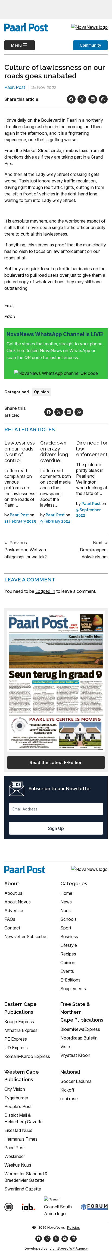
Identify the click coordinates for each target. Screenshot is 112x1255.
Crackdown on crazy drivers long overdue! (54, 451)
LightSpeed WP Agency (69, 1248)
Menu (13, 45)
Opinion (41, 392)
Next (97, 542)
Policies (73, 1227)
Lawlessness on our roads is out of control (19, 451)
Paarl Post (14, 87)
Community (90, 45)
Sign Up (56, 828)
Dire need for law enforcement (92, 448)
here (22, 350)
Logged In (45, 591)
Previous (18, 542)
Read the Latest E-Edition (56, 762)
